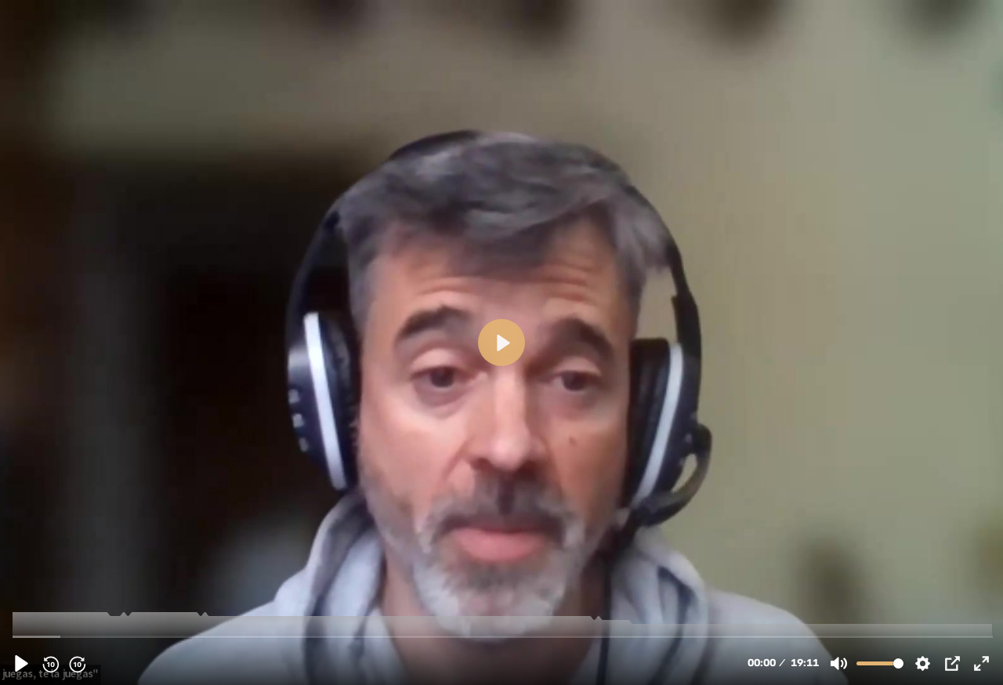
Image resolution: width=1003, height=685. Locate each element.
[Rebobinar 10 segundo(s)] (50, 663)
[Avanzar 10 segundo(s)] (76, 663)
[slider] (503, 636)
